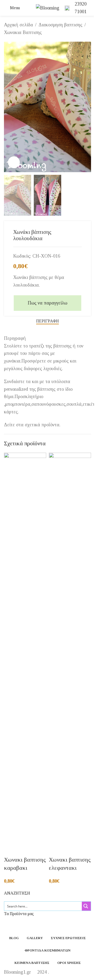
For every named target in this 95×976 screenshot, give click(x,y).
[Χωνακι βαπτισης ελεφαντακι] (70, 650)
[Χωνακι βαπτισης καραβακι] (25, 650)
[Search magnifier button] (86, 906)
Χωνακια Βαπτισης (23, 32)
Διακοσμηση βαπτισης (60, 24)
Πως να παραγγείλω (47, 303)
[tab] (47, 321)
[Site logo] (47, 7)
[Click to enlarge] (14, 162)
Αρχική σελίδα (18, 24)
